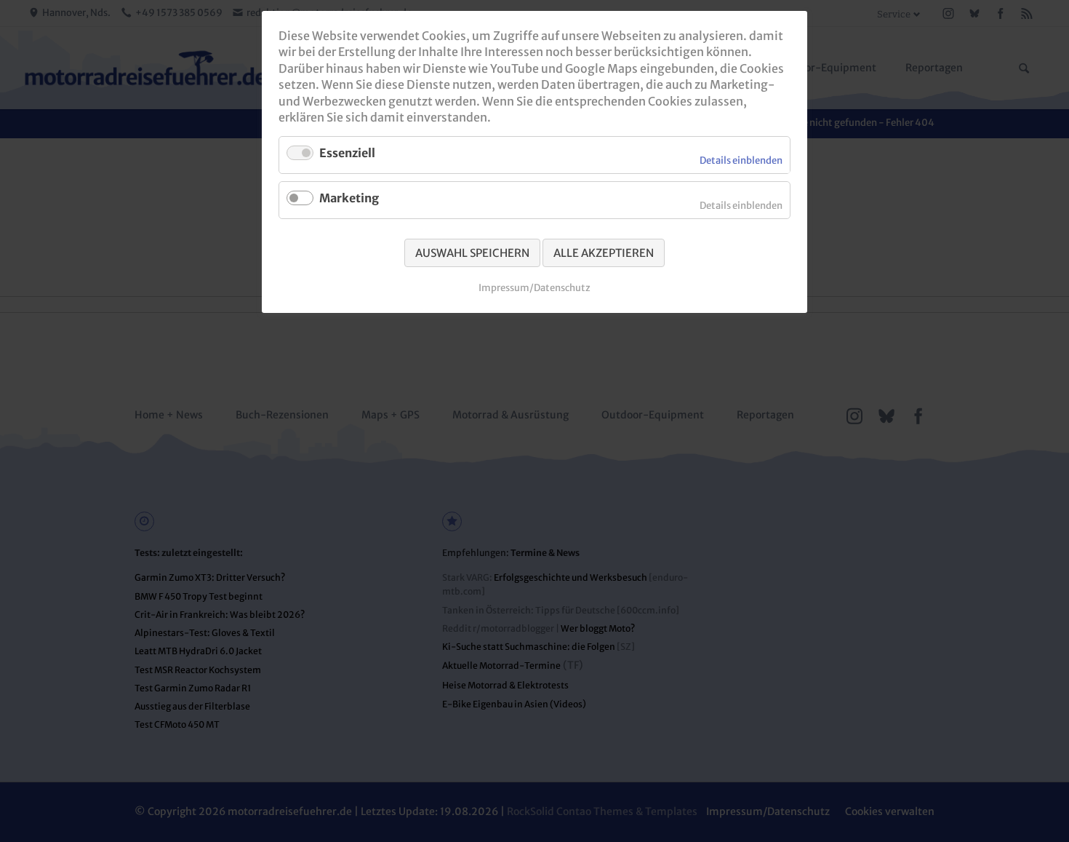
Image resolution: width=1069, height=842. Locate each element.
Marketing (349, 198)
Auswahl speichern (472, 253)
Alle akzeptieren (603, 253)
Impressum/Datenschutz (534, 288)
